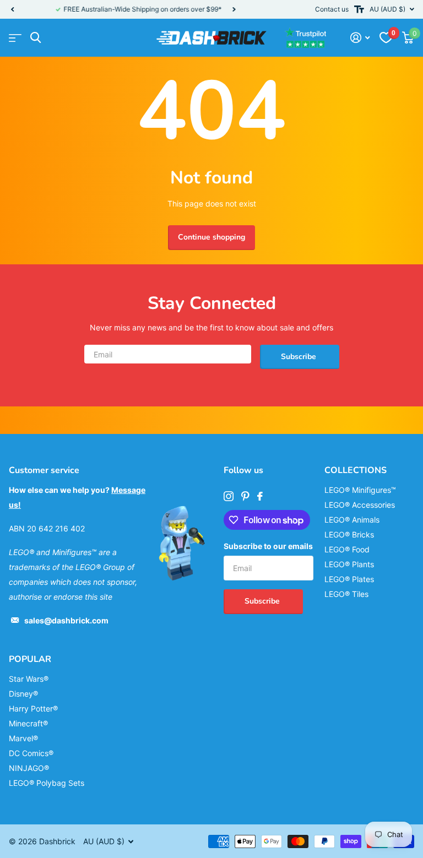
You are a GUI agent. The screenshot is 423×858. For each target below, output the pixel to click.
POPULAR (30, 659)
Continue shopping (211, 237)
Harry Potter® (33, 708)
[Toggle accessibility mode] (359, 9)
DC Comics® (31, 753)
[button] (12, 9)
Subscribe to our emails (268, 546)
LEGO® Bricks (349, 534)
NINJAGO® (29, 768)
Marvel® (23, 738)
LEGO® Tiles (346, 594)
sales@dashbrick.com (66, 620)
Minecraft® (28, 723)
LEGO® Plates (349, 579)
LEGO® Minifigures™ (360, 490)
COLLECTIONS (355, 470)
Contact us (332, 9)
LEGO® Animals (351, 519)
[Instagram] (229, 496)
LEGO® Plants (349, 564)
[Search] (35, 37)
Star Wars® (28, 678)
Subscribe (299, 356)
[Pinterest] (245, 496)
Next (202, 10)
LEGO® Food (347, 549)
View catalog (15, 37)
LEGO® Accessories (359, 504)
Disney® (23, 693)
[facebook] (260, 496)
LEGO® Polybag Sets (46, 783)
